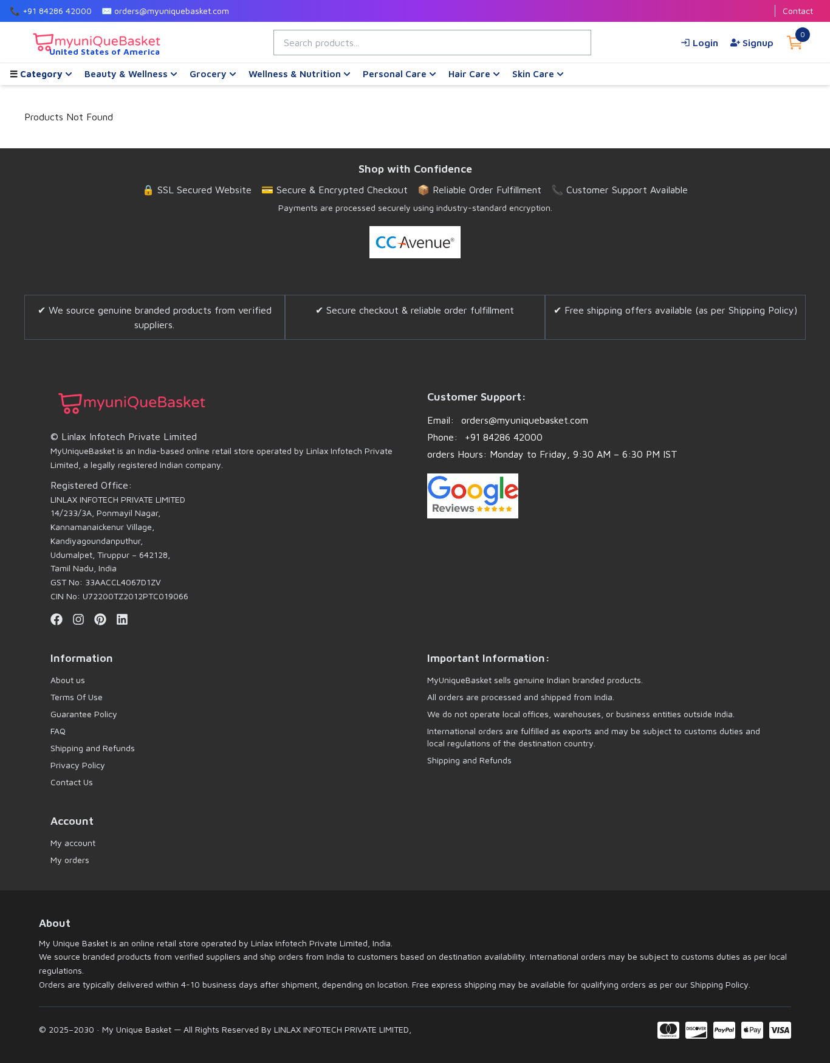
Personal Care (395, 74)
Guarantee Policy (83, 714)
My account (72, 843)
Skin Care (533, 74)
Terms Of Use (76, 697)
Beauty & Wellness (126, 74)
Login (705, 42)
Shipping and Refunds (92, 748)
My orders (69, 860)
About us (67, 680)
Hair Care (469, 74)
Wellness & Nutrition (295, 74)
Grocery (208, 74)
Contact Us (71, 782)
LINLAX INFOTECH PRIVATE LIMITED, (341, 1029)
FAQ (58, 731)
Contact (798, 10)
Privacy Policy (77, 765)
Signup (758, 42)
